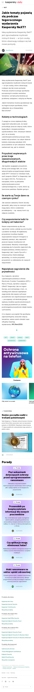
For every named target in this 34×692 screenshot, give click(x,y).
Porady (18, 468)
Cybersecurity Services (8, 648)
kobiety (20, 337)
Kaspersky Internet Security (9, 604)
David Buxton (9, 50)
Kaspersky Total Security (9, 607)
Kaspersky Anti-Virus (7, 601)
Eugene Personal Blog (12, 677)
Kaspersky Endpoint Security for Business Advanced (16, 637)
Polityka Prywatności (7, 667)
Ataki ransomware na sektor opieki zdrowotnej (17, 570)
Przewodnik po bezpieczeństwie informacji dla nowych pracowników (17, 510)
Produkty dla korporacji (9, 644)
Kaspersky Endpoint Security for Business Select (15, 635)
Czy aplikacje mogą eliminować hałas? (17, 544)
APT (6, 337)
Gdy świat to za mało (8, 401)
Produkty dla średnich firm (10, 627)
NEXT (5, 7)
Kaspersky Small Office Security (10, 618)
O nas (8, 672)
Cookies (14, 668)
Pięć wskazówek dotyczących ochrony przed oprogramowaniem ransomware (17, 476)
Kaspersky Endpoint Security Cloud (11, 621)
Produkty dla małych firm (9, 613)
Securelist (4, 677)
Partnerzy (13, 672)
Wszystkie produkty (7, 610)
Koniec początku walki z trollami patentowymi (14, 416)
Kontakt (3, 672)
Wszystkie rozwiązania (8, 660)
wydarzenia (21, 340)
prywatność (11, 340)
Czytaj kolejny (8, 411)
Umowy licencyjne (7, 668)
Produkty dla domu (8, 597)
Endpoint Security (7, 654)
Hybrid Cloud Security (8, 657)
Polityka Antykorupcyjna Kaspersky (21, 667)
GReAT (12, 337)
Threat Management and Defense (11, 651)
